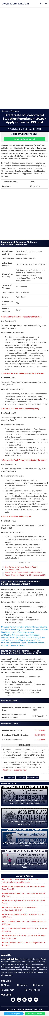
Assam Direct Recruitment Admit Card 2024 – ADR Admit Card (24, 929)
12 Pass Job (14, 111)
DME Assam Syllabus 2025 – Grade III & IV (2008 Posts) (23, 901)
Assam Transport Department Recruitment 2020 (25, 575)
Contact (23, 985)
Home (4, 111)
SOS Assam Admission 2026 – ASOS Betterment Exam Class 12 (23, 887)
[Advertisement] (24, 32)
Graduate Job (32, 778)
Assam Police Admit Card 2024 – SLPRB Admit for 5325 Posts (24, 922)
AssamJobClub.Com (15, 3)
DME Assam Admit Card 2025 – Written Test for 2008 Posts (23, 915)
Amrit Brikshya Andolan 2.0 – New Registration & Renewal (23, 943)
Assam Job (20, 778)
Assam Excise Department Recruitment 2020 (23, 572)
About (7, 985)
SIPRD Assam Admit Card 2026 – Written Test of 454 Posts (23, 894)
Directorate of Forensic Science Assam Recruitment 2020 (21, 568)
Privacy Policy (34, 990)
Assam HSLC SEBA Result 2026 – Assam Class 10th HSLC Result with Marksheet (22, 880)
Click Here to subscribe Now (14, 770)
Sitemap (40, 985)
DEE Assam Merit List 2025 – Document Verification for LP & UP (19, 908)
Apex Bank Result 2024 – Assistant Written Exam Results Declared (23, 936)
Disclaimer (9, 990)
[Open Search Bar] (41, 3)
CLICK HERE (40, 730)
